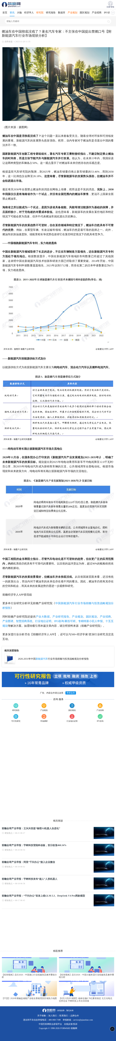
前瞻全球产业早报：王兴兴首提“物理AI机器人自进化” (31, 828)
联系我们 (63, 1016)
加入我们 (52, 1016)
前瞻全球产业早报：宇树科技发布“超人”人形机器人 (29, 879)
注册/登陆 (110, 7)
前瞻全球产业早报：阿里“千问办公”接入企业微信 (28, 862)
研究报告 (51, 12)
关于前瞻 (41, 1016)
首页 (4, 12)
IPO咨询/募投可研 (65, 621)
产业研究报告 (60, 616)
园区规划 (84, 12)
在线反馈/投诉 (70, 1024)
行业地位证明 (43, 621)
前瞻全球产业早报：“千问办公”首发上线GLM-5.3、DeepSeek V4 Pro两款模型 (43, 895)
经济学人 (29, 12)
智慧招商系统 (24, 621)
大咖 (19, 12)
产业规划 (72, 12)
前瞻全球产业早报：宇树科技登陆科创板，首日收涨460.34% (34, 845)
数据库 (61, 12)
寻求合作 (70, 693)
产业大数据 (43, 616)
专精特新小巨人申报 (90, 621)
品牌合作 (74, 1016)
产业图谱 (7, 621)
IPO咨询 (108, 12)
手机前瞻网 (11, 4)
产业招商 (97, 12)
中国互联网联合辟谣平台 (50, 1024)
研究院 (40, 12)
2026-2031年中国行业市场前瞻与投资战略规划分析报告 (53, 659)
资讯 (12, 12)
